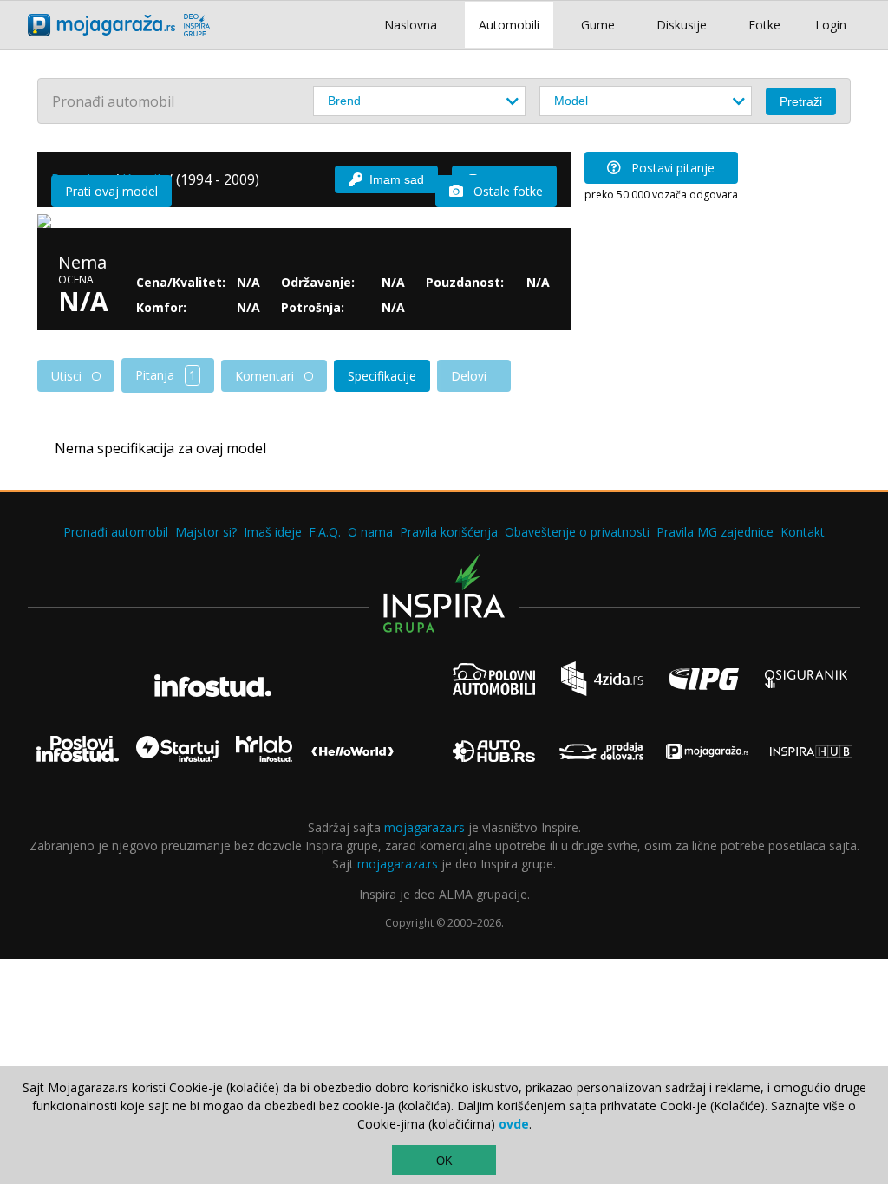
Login (830, 24)
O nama (370, 532)
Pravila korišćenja (449, 532)
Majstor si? (206, 532)
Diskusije (681, 24)
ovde (514, 1124)
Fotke (764, 24)
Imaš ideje (273, 532)
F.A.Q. (325, 532)
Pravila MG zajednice (715, 532)
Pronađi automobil (115, 532)
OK (444, 1161)
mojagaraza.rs (424, 827)
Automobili (509, 24)
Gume (598, 24)
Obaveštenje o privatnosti (577, 532)
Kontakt (802, 532)
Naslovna (410, 24)
